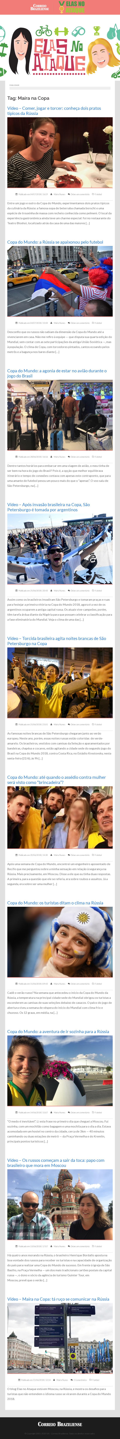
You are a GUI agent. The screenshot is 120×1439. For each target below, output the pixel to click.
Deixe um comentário (80, 194)
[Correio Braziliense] (41, 7)
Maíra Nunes (59, 194)
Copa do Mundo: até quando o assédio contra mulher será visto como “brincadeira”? (56, 780)
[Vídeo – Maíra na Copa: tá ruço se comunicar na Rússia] (60, 1338)
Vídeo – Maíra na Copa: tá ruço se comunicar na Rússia (58, 1298)
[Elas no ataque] (71, 7)
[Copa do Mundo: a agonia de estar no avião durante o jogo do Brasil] (60, 415)
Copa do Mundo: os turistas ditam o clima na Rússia (55, 902)
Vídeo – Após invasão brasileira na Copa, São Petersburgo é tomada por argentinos (48, 507)
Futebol (98, 194)
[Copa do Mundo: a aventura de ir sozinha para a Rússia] (60, 1070)
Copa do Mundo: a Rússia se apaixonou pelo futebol (55, 241)
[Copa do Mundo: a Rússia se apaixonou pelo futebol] (60, 281)
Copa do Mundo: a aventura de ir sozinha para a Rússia (58, 1031)
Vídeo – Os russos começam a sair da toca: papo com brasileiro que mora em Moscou (55, 1163)
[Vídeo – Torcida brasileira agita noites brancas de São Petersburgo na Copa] (60, 682)
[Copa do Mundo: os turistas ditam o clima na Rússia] (60, 942)
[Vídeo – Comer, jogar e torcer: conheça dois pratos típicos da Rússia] (60, 152)
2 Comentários (80, 1380)
